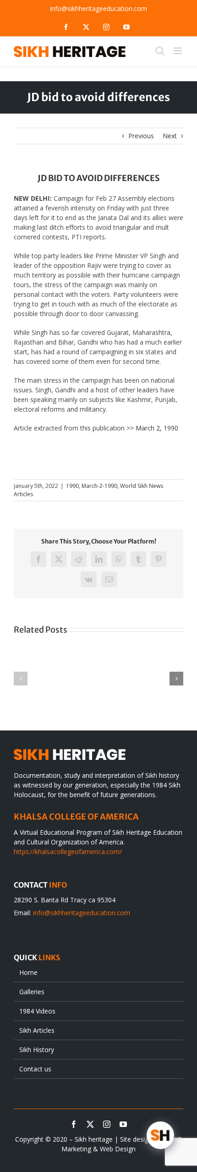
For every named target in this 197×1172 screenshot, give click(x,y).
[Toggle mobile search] (159, 51)
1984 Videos (37, 1011)
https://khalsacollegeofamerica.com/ (68, 851)
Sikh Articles (37, 1030)
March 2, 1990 (157, 428)
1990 (72, 486)
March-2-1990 (99, 486)
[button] (20, 678)
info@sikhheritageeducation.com (98, 8)
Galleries (31, 991)
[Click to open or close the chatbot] (160, 1135)
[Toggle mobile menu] (178, 51)
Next (170, 135)
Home (28, 972)
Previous (141, 135)
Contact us (35, 1068)
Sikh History (36, 1049)
